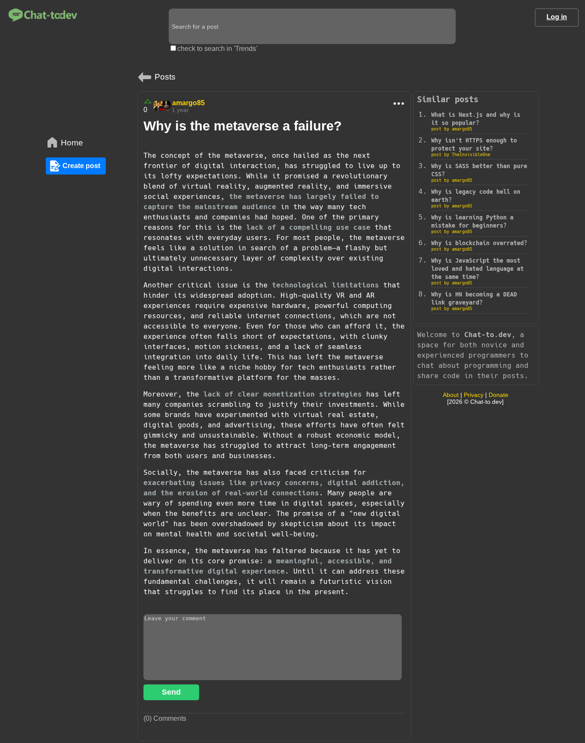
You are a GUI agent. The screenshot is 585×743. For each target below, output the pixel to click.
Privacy (474, 394)
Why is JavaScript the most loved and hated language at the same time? (477, 269)
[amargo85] (161, 105)
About (451, 394)
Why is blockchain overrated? (479, 243)
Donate (498, 394)
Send (171, 692)
